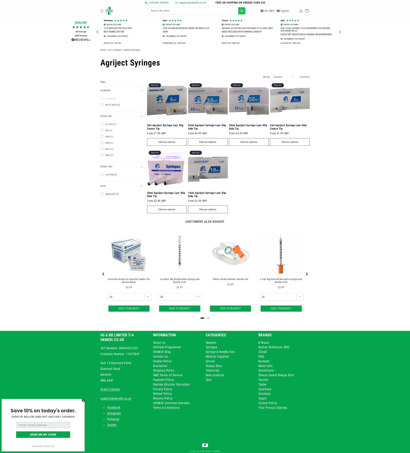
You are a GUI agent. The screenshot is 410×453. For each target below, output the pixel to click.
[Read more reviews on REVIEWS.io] (81, 40)
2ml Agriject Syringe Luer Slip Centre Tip (288, 127)
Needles (211, 343)
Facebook (113, 407)
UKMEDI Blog (162, 351)
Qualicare (264, 389)
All (109, 50)
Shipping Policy (163, 370)
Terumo (263, 379)
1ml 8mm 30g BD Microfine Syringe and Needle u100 (179, 280)
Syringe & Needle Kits (220, 351)
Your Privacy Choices (272, 407)
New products (215, 375)
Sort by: (266, 77)
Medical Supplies (217, 356)
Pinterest (113, 419)
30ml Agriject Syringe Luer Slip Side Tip (207, 127)
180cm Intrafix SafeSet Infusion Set (230, 279)
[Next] (306, 274)
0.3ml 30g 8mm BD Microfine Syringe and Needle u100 (281, 280)
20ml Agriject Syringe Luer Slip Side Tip (166, 194)
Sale (209, 379)
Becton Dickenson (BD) (274, 347)
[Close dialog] (83, 400)
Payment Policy (163, 379)
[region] (219, 31)
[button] (102, 10)
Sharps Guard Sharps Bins (276, 375)
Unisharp (264, 393)
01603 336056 (110, 389)
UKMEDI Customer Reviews (171, 403)
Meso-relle (265, 365)
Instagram (114, 413)
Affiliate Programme (167, 347)
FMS (261, 356)
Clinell (262, 351)
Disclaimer (160, 365)
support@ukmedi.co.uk (116, 398)
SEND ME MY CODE (43, 435)
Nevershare (266, 370)
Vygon (262, 398)
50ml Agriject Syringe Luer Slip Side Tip (248, 127)
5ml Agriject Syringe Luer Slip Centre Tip (165, 127)
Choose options (166, 142)
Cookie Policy (162, 361)
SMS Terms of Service (168, 375)
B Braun (263, 343)
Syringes (117, 50)
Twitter (111, 425)
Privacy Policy (162, 389)
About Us (159, 343)
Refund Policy (162, 393)
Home (103, 50)
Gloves (210, 361)
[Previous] (103, 274)
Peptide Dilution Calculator (171, 384)
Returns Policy (163, 398)
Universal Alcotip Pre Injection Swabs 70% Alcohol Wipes (129, 280)
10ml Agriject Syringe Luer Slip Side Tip (207, 194)
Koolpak (264, 361)
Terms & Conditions (166, 407)
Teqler (262, 384)
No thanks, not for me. (43, 446)
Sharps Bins (214, 365)
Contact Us (160, 356)
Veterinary (213, 370)
